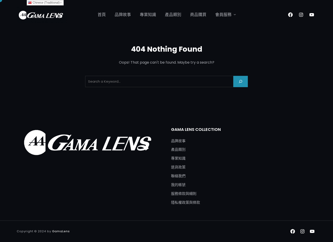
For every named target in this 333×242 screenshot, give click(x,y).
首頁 (102, 14)
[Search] (240, 81)
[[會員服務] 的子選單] (235, 14)
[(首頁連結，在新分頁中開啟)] (42, 14)
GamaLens (61, 231)
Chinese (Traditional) (46, 2)
